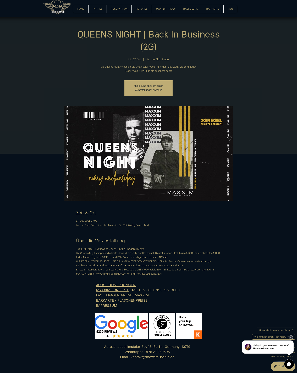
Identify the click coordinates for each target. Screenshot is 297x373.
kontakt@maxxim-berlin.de (152, 357)
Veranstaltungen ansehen (148, 90)
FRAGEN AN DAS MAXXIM (127, 295)
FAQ (99, 295)
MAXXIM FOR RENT (112, 290)
